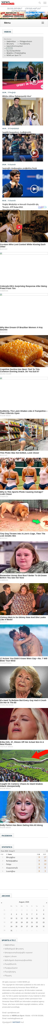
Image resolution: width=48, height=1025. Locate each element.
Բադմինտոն (10, 964)
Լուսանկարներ (33, 9)
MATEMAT (16, 1022)
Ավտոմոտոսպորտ (15, 46)
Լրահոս (33, 11)
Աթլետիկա (11, 41)
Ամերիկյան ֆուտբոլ (14, 949)
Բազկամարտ (11, 968)
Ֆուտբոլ (10, 44)
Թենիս (9, 48)
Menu (7, 22)
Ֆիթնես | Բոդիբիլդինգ (16, 53)
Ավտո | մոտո (11, 956)
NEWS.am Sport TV (14, 55)
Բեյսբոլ (8, 976)
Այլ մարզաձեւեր (14, 51)
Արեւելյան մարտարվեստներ (18, 960)
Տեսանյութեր (14, 9)
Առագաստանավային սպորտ (19, 953)
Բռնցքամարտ (26, 41)
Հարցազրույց (18, 11)
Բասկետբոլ (25, 44)
